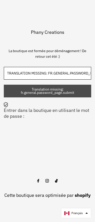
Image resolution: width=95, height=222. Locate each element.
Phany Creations (47, 32)
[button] (76, 213)
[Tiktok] (56, 181)
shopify (83, 195)
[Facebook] (38, 181)
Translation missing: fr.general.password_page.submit (47, 91)
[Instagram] (47, 181)
